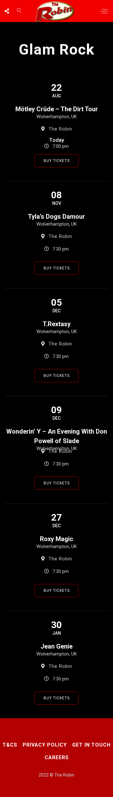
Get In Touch (91, 745)
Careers (57, 757)
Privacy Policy (45, 745)
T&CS (10, 745)
